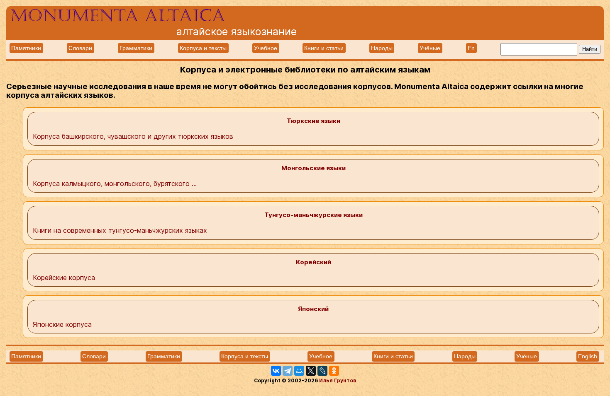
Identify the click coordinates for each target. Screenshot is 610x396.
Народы (382, 48)
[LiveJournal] (322, 371)
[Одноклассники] (334, 371)
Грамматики (136, 48)
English (587, 356)
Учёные (430, 48)
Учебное (265, 48)
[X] (311, 371)
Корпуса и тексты (203, 48)
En (471, 48)
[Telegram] (288, 371)
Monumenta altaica (117, 16)
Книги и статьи (324, 48)
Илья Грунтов (337, 380)
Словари (80, 48)
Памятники (26, 48)
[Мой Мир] (299, 371)
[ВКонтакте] (276, 371)
